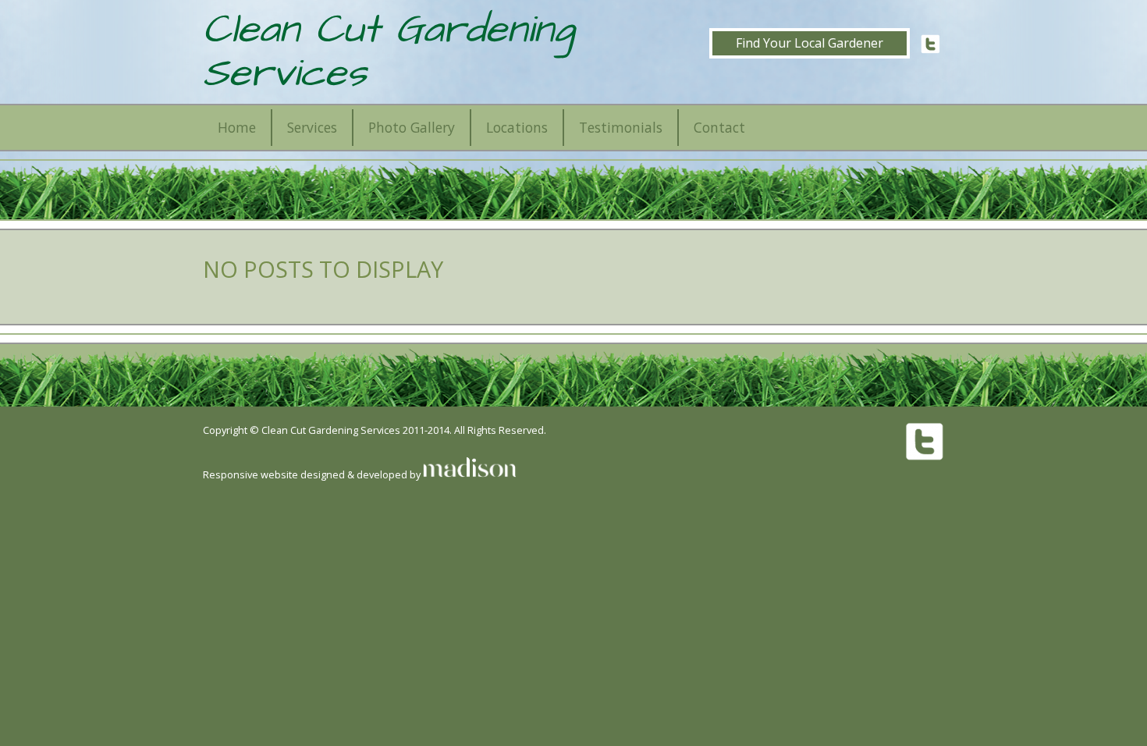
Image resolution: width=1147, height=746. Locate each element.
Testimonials (620, 127)
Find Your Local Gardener (809, 43)
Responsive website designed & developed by (313, 474)
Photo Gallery (411, 127)
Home (237, 127)
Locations (517, 127)
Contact (719, 127)
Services (312, 127)
